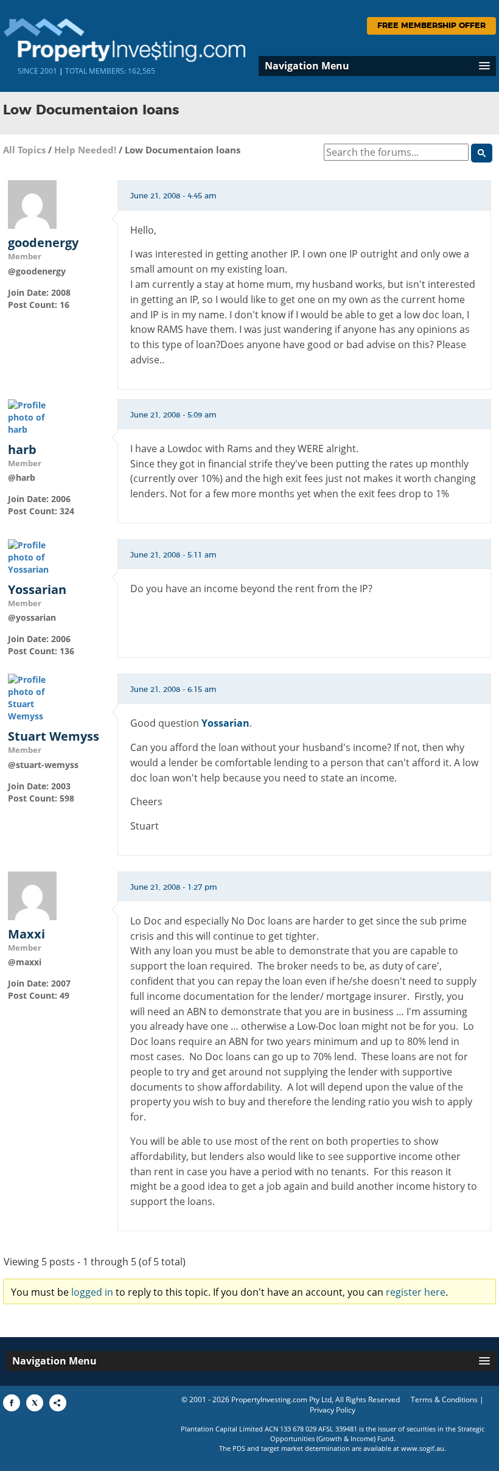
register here (415, 1292)
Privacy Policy (332, 1410)
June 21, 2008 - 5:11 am (173, 555)
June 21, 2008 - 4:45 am (173, 196)
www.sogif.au (422, 1448)
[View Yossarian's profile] (32, 556)
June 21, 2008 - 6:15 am (173, 689)
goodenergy (43, 243)
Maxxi (26, 934)
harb (22, 450)
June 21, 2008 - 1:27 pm (173, 887)
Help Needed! (85, 150)
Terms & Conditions (444, 1399)
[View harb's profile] (32, 416)
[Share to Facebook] (11, 1402)
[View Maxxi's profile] (32, 895)
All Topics (24, 150)
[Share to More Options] (57, 1402)
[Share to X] (34, 1402)
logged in (92, 1292)
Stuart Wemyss (53, 736)
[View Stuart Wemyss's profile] (32, 697)
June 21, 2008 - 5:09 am (173, 415)
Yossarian (37, 590)
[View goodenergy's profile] (32, 203)
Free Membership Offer (431, 26)
